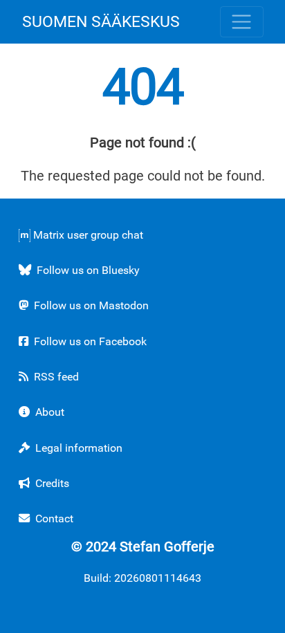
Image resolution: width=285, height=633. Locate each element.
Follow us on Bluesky (87, 270)
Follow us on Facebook (89, 341)
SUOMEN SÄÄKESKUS (101, 21)
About (48, 412)
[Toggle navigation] (242, 21)
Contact (53, 518)
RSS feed (55, 376)
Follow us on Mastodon (90, 305)
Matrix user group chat (86, 234)
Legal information (77, 448)
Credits (51, 483)
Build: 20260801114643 (142, 578)
